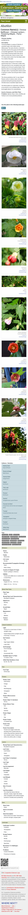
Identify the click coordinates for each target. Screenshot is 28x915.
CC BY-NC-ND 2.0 (22, 270)
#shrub (10, 534)
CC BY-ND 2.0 (23, 213)
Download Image (22, 141)
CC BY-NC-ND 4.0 (22, 140)
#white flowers (22, 536)
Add (4, 108)
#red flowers (16, 534)
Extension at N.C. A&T (7, 911)
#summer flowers (15, 538)
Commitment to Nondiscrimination (15, 887)
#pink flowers (21, 540)
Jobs (13, 906)
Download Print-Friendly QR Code (10, 868)
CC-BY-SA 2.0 (23, 172)
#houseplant (5, 534)
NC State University (6, 875)
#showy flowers (5, 542)
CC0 (25, 292)
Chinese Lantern (17, 32)
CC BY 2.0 (24, 242)
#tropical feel (13, 542)
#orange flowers (14, 536)
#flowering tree (5, 540)
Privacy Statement (11, 889)
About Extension (5, 906)
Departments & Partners (7, 908)
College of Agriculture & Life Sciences (11, 909)
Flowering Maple (8, 34)
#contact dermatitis (6, 544)
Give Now (16, 911)
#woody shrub (13, 540)
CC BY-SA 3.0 (23, 362)
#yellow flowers (5, 536)
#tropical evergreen (16, 544)
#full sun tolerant (6, 538)
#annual (19, 542)
